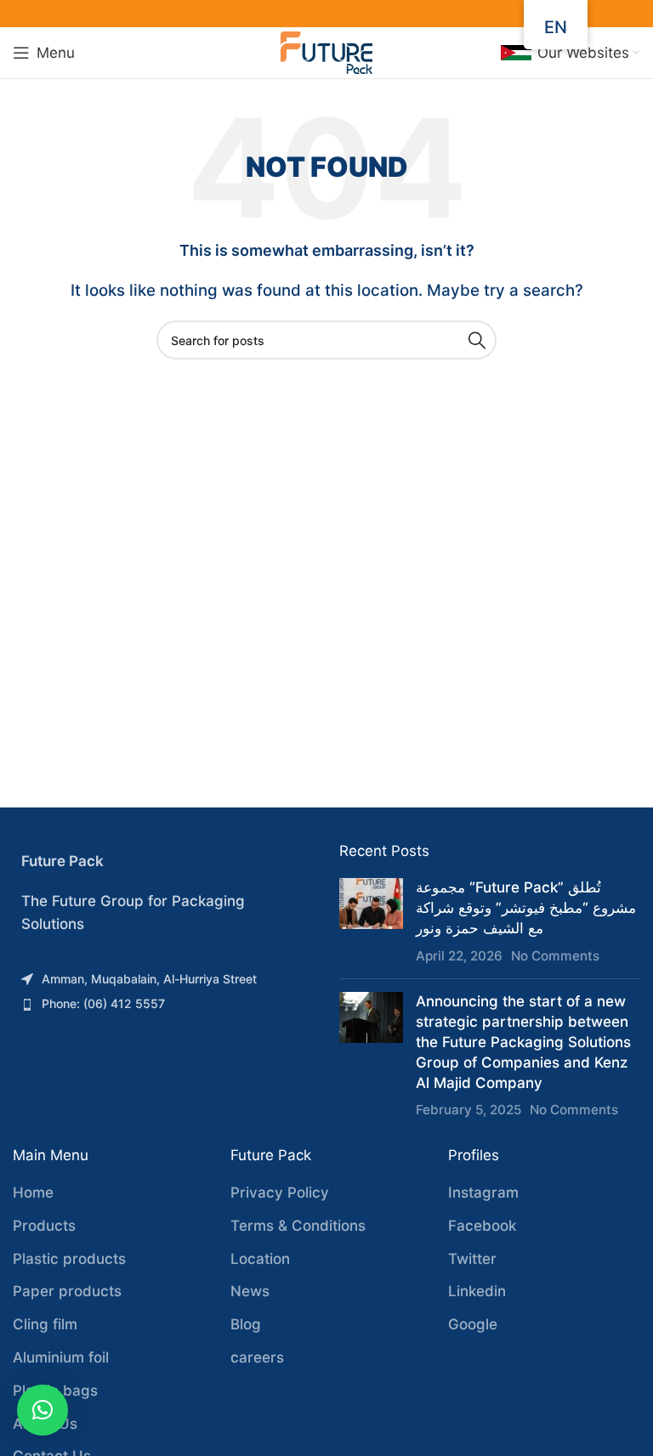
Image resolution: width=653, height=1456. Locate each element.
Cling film (45, 1324)
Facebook (482, 1225)
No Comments (555, 956)
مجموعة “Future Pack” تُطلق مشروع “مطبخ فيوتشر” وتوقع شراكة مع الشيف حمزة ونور (526, 908)
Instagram (483, 1192)
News (250, 1291)
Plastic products (69, 1258)
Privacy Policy (279, 1192)
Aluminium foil (61, 1357)
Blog (245, 1324)
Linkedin (477, 1291)
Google (472, 1324)
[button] (42, 1410)
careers (257, 1357)
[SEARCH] (477, 340)
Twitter (472, 1258)
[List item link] (163, 979)
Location (260, 1258)
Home (33, 1192)
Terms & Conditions (298, 1225)
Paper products (67, 1291)
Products (44, 1225)
